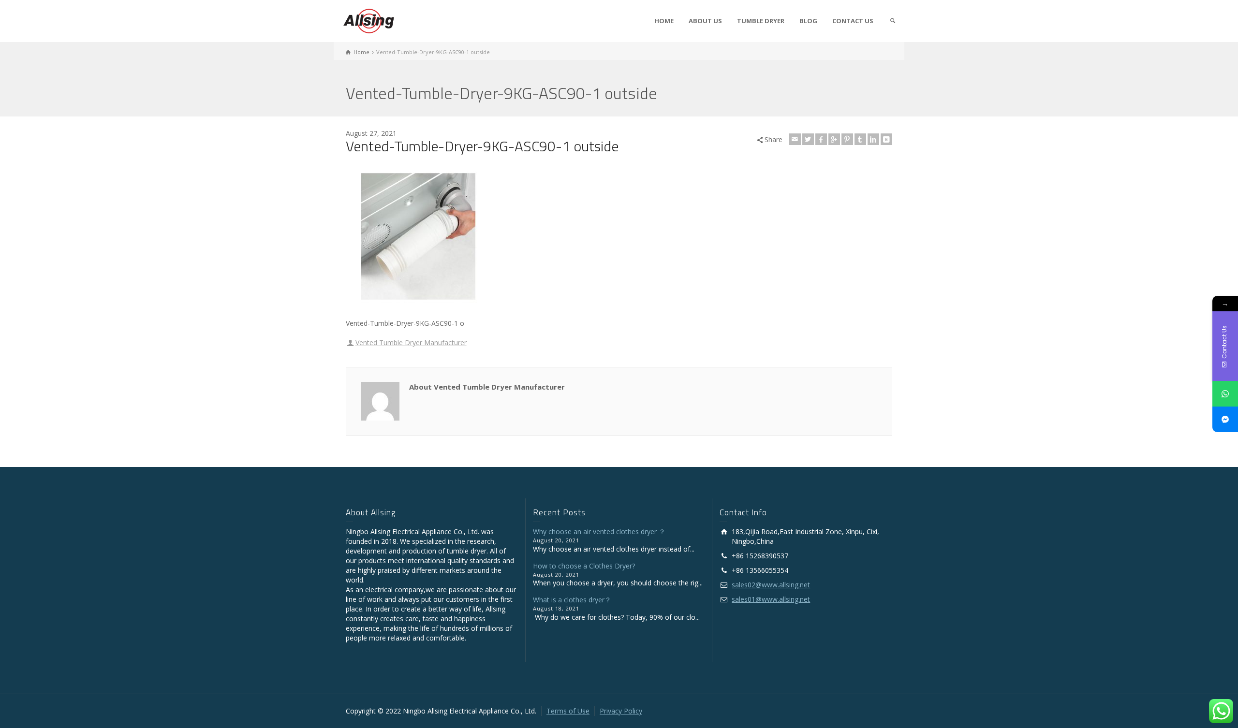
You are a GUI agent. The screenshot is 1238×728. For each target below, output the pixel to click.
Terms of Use (568, 710)
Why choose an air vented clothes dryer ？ (599, 531)
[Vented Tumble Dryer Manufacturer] (368, 20)
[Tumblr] (860, 139)
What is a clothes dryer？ (572, 599)
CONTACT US (852, 20)
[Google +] (834, 139)
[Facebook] (821, 139)
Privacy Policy (621, 710)
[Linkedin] (873, 139)
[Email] (795, 139)
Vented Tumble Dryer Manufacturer (411, 342)
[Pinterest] (847, 139)
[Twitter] (808, 139)
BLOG (808, 20)
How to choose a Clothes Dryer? (584, 565)
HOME (664, 20)
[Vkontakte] (886, 139)
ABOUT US (705, 20)
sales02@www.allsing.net (771, 584)
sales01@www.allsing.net (771, 599)
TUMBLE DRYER (760, 20)
